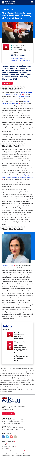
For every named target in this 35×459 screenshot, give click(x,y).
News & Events (8, 9)
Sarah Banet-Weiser (23, 97)
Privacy (4, 444)
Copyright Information (8, 446)
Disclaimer (5, 448)
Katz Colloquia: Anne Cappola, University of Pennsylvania (19, 335)
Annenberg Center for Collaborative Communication (21, 59)
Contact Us (8, 413)
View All (6, 330)
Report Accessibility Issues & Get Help (13, 451)
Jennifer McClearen (8, 265)
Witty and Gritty (19, 342)
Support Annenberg (8, 441)
